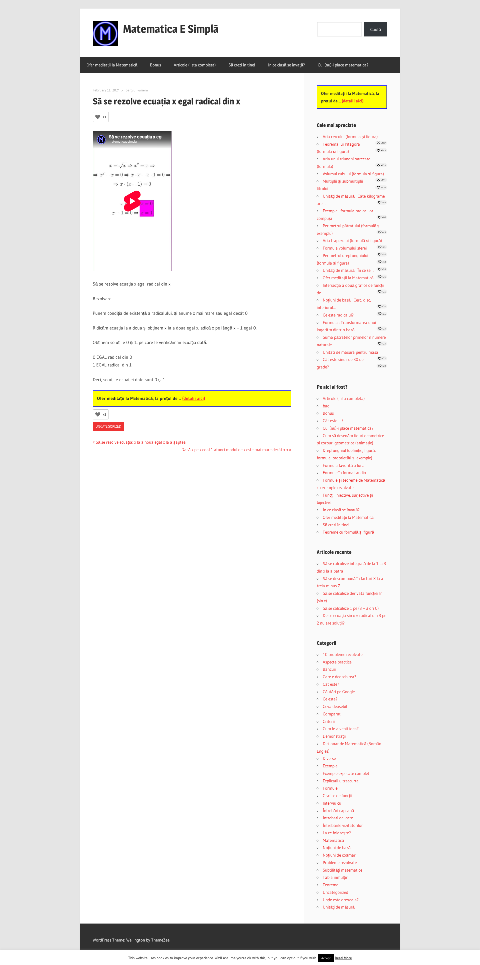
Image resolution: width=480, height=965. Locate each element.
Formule (330, 788)
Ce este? (330, 698)
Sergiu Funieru (137, 90)
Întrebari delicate (338, 817)
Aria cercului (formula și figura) (350, 136)
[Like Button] (98, 117)
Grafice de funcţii (337, 795)
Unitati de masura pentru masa (350, 352)
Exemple (330, 765)
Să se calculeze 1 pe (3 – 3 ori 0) (351, 608)
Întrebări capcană (338, 810)
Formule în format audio (344, 472)
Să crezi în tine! (241, 64)
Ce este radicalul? (338, 315)
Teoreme (330, 884)
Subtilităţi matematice (342, 870)
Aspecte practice (337, 661)
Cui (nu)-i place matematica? (343, 64)
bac (326, 405)
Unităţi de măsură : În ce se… (348, 270)
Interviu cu (332, 803)
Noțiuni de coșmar (339, 855)
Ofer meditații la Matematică (111, 64)
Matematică (333, 840)
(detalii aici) (193, 398)
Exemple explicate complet (346, 773)
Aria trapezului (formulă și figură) (352, 240)
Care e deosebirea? (339, 676)
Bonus (155, 64)
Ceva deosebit (335, 706)
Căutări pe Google (339, 691)
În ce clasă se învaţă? (286, 64)
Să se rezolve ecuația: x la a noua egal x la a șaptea (141, 442)
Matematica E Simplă (170, 28)
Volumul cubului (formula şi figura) (353, 173)
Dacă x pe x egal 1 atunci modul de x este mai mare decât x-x (235, 449)
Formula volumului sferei (345, 248)
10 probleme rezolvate (342, 654)
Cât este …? (333, 420)
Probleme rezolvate (340, 862)
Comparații (332, 713)
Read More (343, 958)
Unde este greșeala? (341, 899)
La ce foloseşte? (337, 832)
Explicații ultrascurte (340, 780)
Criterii (329, 721)
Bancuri (329, 669)
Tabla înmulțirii (336, 877)
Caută (375, 29)
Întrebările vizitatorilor (343, 825)
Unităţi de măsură (338, 907)
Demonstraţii (334, 736)
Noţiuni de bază (336, 847)
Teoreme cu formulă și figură (348, 532)
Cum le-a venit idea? (341, 728)
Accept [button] (326, 958)
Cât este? (331, 684)
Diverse (329, 758)
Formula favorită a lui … (344, 465)
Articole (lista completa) (195, 64)
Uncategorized (108, 426)
